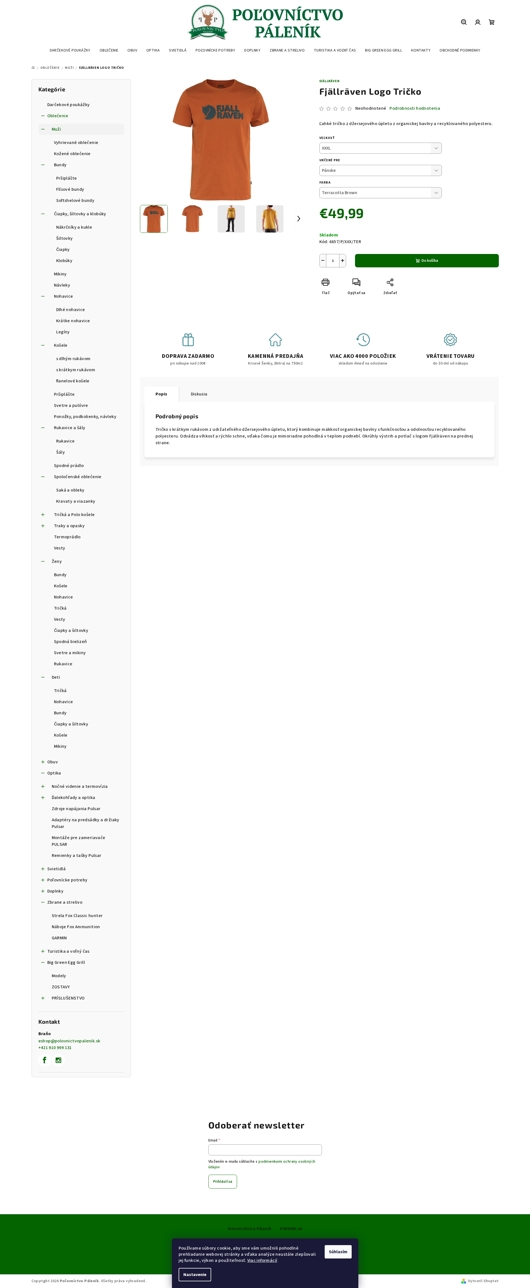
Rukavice (65, 441)
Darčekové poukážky (68, 105)
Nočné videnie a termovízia (80, 786)
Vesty (59, 548)
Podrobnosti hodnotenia (415, 108)
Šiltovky (64, 238)
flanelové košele (73, 381)
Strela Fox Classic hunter (77, 916)
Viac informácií (262, 1260)
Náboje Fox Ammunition (76, 927)
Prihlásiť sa (222, 1181)
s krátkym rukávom (75, 370)
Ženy (57, 561)
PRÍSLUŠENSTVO (68, 998)
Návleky (62, 285)
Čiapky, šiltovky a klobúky (80, 214)
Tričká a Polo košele (74, 515)
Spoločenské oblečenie (78, 477)
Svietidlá (56, 869)
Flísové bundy (70, 189)
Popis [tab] (161, 394)
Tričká (60, 608)
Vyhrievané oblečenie (76, 143)
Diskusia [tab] (199, 394)
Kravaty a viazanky (75, 501)
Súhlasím (338, 1252)
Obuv (52, 762)
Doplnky (55, 891)
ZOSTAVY (61, 987)
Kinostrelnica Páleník (249, 1229)
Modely (59, 976)
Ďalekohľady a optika (73, 798)
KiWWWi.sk (291, 1229)
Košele (61, 345)
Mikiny (60, 274)
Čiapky (63, 249)
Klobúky (64, 261)
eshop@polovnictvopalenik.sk (69, 1041)
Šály (60, 452)
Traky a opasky (69, 526)
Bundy (60, 165)
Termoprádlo (67, 537)
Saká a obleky (70, 490)
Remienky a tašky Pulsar (77, 855)
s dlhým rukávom (73, 359)
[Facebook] (44, 1060)
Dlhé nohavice (70, 310)
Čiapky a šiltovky (71, 630)
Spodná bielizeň (70, 642)
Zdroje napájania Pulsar (76, 809)
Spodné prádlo (69, 466)
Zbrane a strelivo (65, 902)
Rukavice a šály (69, 428)
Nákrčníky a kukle (74, 227)
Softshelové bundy (75, 200)
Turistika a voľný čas (68, 951)
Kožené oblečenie (72, 154)
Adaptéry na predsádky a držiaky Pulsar (85, 823)
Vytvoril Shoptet (483, 1281)
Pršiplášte (66, 178)
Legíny (63, 332)
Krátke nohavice (73, 321)
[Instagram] (58, 1060)
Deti (56, 677)
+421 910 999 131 (55, 1048)
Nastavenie (194, 1275)
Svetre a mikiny (70, 653)
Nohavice (63, 296)
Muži (56, 129)
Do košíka (429, 260)
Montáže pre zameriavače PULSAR (78, 841)
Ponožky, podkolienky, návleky (85, 417)
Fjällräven (329, 81)
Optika (54, 773)
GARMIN (59, 938)
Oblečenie (57, 116)
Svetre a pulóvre (71, 405)
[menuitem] (70, 50)
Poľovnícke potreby (67, 880)
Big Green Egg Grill (66, 962)
